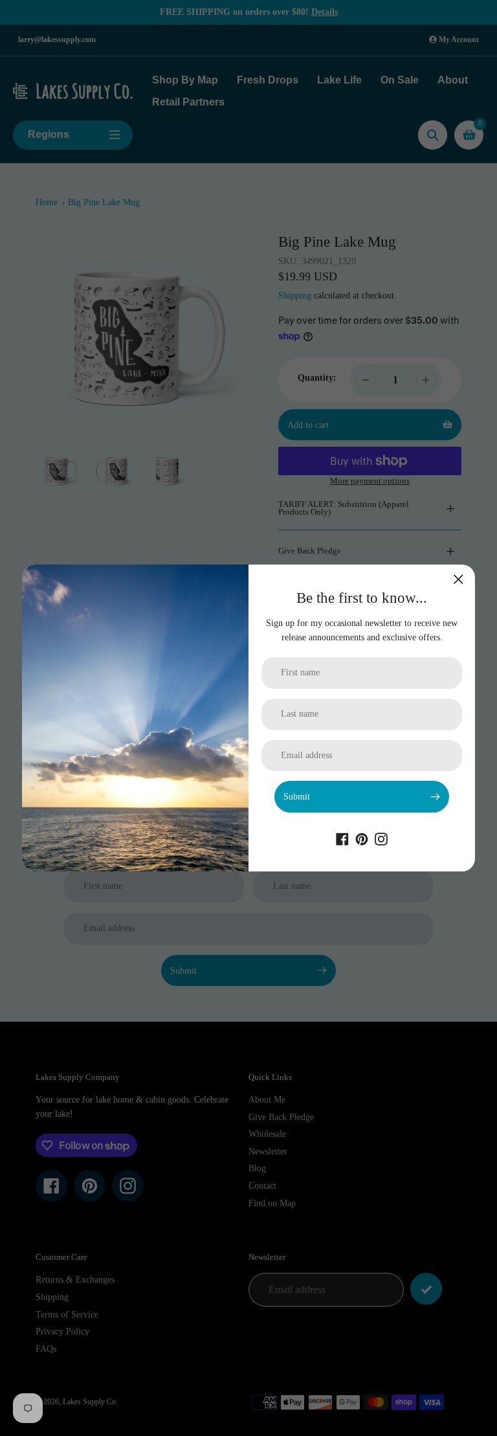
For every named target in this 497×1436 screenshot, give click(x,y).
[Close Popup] (458, 579)
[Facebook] (342, 838)
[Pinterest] (361, 838)
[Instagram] (381, 838)
